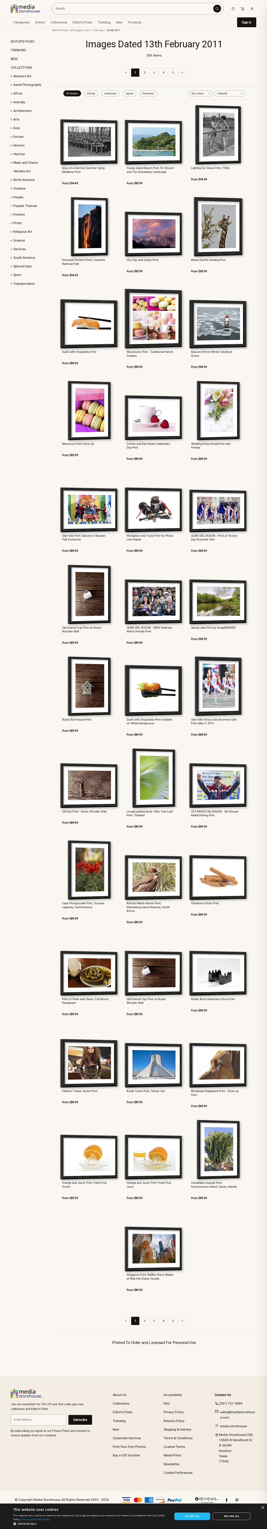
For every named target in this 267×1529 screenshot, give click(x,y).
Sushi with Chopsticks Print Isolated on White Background (149, 721)
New (119, 22)
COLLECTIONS (21, 67)
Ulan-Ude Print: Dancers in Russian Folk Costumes (83, 537)
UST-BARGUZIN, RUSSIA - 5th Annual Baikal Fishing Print (214, 813)
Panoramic (148, 93)
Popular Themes (25, 206)
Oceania (19, 188)
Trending (104, 22)
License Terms (174, 1447)
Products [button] (135, 22)
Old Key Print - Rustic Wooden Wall (84, 811)
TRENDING (18, 50)
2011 (88, 30)
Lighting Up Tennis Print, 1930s (210, 168)
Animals (19, 102)
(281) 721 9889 (230, 1403)
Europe (18, 136)
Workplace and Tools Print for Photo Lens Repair (150, 537)
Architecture (22, 111)
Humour (19, 154)
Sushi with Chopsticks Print (79, 352)
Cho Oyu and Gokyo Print (143, 260)
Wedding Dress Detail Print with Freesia (210, 445)
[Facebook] (227, 1502)
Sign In (246, 22)
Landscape (110, 93)
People (18, 197)
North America (24, 180)
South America (24, 258)
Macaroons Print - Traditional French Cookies (150, 353)
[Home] (29, 8)
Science (19, 240)
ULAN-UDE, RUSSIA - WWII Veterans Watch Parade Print (149, 629)
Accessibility (173, 1395)
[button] (90, 1523)
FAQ (167, 1403)
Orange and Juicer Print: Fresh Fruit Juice (149, 1184)
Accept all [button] (192, 1516)
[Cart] (242, 8)
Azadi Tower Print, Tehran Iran (146, 1091)
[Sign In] (252, 8)
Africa (17, 93)
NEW (14, 59)
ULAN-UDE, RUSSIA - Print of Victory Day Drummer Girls (214, 537)
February (99, 30)
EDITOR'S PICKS (22, 41)
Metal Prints (172, 1455)
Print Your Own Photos (129, 1447)
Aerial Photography (27, 85)
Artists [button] (40, 22)
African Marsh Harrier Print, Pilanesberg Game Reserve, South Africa (148, 907)
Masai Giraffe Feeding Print (208, 260)
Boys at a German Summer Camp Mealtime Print (83, 169)
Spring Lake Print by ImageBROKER (213, 627)
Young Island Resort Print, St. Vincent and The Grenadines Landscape (150, 169)
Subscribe (80, 1420)
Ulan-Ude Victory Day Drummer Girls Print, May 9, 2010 (214, 721)
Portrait (91, 93)
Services (19, 249)
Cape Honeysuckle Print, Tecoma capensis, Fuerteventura (83, 905)
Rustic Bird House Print (76, 719)
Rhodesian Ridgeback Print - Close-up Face (215, 1093)
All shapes (72, 93)
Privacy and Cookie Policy (35, 1519)
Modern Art (22, 171)
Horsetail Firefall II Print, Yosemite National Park (83, 261)
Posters (19, 214)
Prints (17, 223)
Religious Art (22, 232)
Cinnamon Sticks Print (205, 903)
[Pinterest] (237, 1502)
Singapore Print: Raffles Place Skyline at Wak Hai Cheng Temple (150, 1276)
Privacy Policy (174, 1412)
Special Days (22, 266)
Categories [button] (21, 22)
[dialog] (133, 1516)
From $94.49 (70, 183)
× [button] (262, 1507)
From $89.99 (134, 183)
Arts (16, 119)
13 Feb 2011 (113, 30)
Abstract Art (22, 76)
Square (129, 93)
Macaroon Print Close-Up (78, 444)
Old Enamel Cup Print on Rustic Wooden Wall (81, 629)
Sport (17, 275)
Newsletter (172, 1464)
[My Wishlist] (233, 8)
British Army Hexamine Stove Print (213, 999)
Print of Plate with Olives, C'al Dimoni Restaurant (85, 1001)
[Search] (217, 9)
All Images (77, 30)
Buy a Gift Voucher (126, 1455)
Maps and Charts (25, 162)
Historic (19, 145)
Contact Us (223, 1395)
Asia (16, 128)
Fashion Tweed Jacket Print (79, 1091)
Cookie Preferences (178, 1473)
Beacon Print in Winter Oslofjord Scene (211, 353)
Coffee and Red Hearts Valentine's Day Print (148, 445)
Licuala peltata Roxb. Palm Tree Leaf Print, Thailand (150, 813)
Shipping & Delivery (177, 1429)
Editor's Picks (82, 22)
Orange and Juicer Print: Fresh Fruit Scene (84, 1184)
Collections (59, 22)
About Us (119, 1395)
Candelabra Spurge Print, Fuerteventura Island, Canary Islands (214, 1184)
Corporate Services (127, 1438)
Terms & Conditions (178, 1438)
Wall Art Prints (60, 30)
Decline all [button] (232, 1516)
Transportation (24, 284)
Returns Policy (174, 1421)
